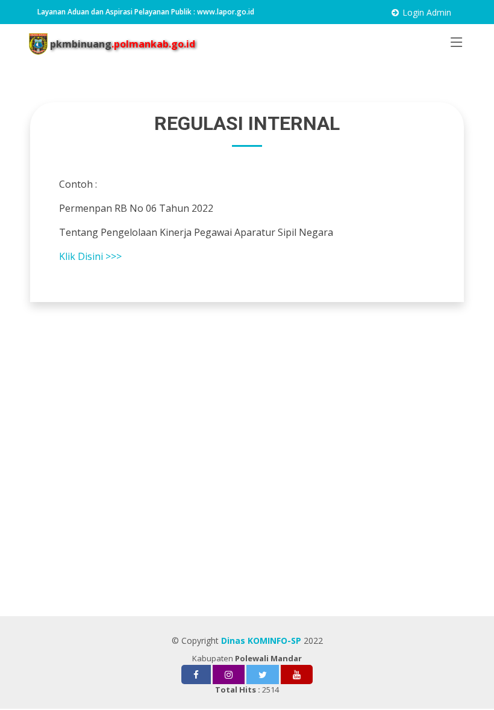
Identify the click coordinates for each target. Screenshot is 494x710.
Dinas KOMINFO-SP (261, 640)
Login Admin (426, 12)
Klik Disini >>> (91, 256)
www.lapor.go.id (225, 12)
